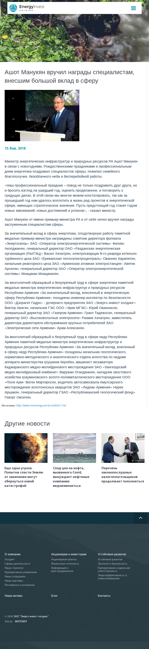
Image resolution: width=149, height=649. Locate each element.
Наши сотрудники (15, 576)
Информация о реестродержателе (62, 569)
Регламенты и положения (20, 585)
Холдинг (10, 559)
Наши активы (14, 595)
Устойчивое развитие (112, 554)
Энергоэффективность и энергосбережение (112, 577)
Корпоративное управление (21, 572)
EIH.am (29, 8)
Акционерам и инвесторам (68, 554)
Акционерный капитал (64, 559)
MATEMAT (21, 621)
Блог (54, 595)
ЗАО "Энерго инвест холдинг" (31, 616)
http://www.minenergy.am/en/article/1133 (41, 405)
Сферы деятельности (17, 563)
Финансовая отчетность (65, 563)
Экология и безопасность (112, 563)
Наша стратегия (14, 568)
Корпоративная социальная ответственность (114, 569)
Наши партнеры (14, 580)
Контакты (104, 595)
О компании (12, 554)
